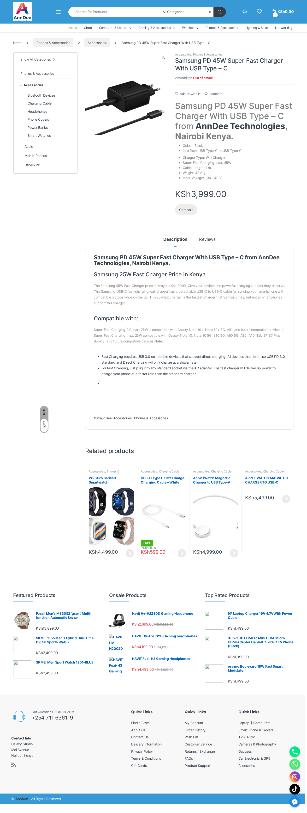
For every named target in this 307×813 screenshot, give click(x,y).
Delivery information (146, 744)
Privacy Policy (142, 751)
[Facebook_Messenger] (294, 801)
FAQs (189, 758)
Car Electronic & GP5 (254, 758)
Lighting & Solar (256, 28)
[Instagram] (294, 776)
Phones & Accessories (222, 28)
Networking (283, 28)
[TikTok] (294, 789)
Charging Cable (169, 471)
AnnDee (21, 799)
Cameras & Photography (257, 744)
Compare (216, 94)
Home (72, 28)
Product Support (197, 765)
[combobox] (114, 12)
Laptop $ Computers (254, 723)
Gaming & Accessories (154, 28)
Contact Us (139, 737)
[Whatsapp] (294, 764)
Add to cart (130, 553)
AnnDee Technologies (240, 126)
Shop (88, 28)
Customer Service (198, 744)
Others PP (32, 165)
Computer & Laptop (113, 28)
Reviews (207, 239)
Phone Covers (38, 119)
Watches (188, 28)
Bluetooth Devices (41, 95)
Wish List (191, 737)
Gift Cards (139, 765)
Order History (195, 730)
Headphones (37, 111)
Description (175, 239)
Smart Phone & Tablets (255, 730)
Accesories (246, 765)
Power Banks (37, 127)
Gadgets (245, 751)
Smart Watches (39, 135)
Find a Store (140, 723)
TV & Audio (246, 737)
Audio (28, 146)
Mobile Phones (35, 156)
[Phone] (294, 751)
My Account (194, 723)
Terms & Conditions (146, 758)
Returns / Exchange (200, 751)
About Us (138, 730)
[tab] (175, 241)
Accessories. (97, 43)
